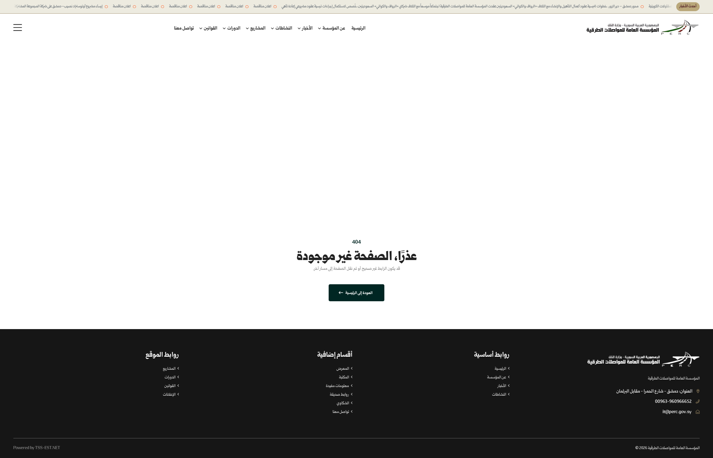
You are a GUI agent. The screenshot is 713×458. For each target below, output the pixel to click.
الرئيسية (358, 28)
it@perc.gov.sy (677, 412)
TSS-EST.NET (47, 448)
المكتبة (344, 377)
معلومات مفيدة (338, 386)
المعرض (343, 369)
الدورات (233, 28)
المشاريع (257, 28)
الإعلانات (169, 395)
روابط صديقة (340, 395)
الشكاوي (343, 403)
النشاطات (283, 28)
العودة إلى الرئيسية (359, 293)
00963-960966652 (673, 402)
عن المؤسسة (333, 28)
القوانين (210, 28)
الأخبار (306, 28)
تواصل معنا (184, 28)
